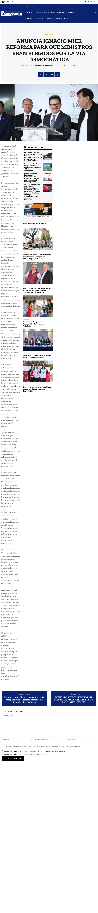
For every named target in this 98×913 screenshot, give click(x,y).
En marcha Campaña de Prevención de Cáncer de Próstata (34, 324)
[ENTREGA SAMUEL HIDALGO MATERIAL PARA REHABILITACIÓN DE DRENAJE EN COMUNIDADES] (47, 156)
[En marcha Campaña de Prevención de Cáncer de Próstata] (38, 306)
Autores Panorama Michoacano (39, 66)
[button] (96, 13)
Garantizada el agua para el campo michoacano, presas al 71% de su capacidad (32, 167)
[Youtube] (94, 1)
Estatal (25, 252)
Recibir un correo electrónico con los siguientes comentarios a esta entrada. (34, 751)
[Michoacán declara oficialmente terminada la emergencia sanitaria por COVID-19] (38, 239)
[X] (91, 1)
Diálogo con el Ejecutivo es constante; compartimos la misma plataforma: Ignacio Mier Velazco (24, 700)
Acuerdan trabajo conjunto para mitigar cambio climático (37, 356)
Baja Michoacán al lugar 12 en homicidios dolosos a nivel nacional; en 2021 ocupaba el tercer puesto (33, 177)
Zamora (26, 319)
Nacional (49, 34)
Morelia (25, 353)
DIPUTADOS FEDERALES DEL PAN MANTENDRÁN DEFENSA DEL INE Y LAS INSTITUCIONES (73, 700)
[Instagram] (88, 1)
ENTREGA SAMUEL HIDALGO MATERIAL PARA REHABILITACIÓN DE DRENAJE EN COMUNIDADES (33, 157)
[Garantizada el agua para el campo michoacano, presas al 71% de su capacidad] (47, 167)
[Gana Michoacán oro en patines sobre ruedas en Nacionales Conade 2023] (38, 371)
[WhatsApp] (57, 74)
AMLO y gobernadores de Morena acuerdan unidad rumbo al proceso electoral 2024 (38, 290)
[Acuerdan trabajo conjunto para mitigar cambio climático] (38, 340)
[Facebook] (85, 1)
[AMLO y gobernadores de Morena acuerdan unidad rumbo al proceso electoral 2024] (38, 273)
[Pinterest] (51, 74)
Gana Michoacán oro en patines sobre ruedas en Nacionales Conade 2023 (37, 389)
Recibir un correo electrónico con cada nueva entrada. (26, 754)
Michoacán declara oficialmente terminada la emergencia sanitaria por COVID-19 (37, 257)
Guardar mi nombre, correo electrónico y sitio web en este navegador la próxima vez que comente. (43, 746)
